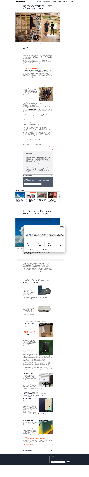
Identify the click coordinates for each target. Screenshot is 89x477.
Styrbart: (34, 438)
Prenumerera (38, 1)
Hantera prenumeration (46, 1)
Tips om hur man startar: (29, 149)
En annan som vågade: (31, 68)
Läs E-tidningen (65, 1)
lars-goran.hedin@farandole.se (27, 51)
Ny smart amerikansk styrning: (36, 445)
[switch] (39, 245)
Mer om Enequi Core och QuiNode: (30, 331)
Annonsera (59, 1)
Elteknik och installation (28, 175)
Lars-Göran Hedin (26, 256)
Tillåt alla (57, 249)
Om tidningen (29, 460)
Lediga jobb (54, 1)
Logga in (72, 1)
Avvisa (31, 249)
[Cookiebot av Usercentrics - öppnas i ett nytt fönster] (60, 227)
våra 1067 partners (30, 234)
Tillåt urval (44, 249)
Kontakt (39, 457)
